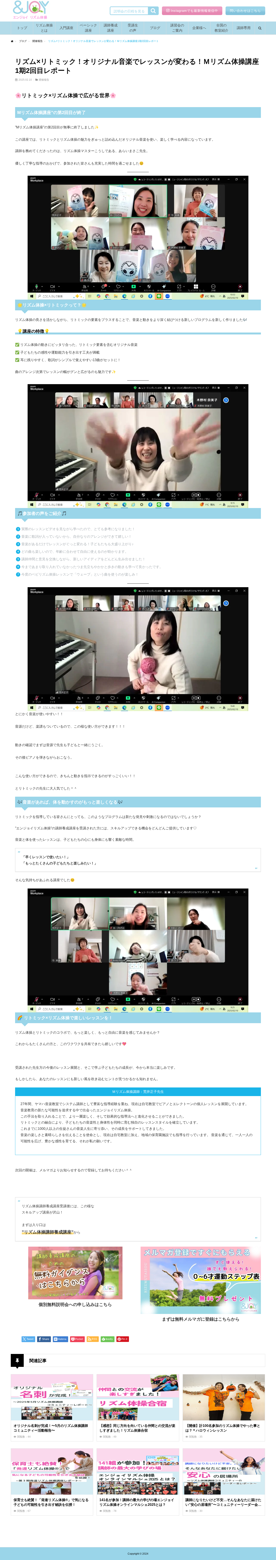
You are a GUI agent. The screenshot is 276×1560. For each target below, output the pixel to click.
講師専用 (244, 28)
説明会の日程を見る (129, 11)
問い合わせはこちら (245, 10)
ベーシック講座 (88, 27)
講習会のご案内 (177, 27)
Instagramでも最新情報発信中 (194, 10)
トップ (22, 28)
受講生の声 (133, 27)
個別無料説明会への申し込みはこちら (75, 1304)
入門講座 (66, 28)
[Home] (12, 41)
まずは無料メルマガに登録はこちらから (201, 1319)
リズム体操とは (44, 27)
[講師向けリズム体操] (30, 11)
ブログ (155, 28)
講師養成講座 (111, 27)
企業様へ (199, 28)
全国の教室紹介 (221, 27)
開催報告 (44, 79)
